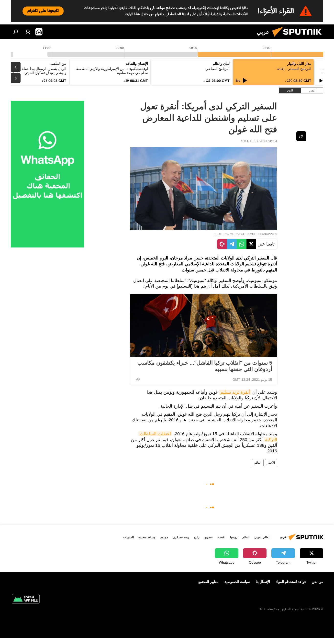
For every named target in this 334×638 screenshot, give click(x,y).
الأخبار (271, 462)
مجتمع (164, 537)
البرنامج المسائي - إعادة (294, 69)
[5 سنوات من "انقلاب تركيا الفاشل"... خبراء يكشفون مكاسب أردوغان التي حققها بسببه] (203, 325)
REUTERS (220, 234)
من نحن (317, 582)
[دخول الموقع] (28, 32)
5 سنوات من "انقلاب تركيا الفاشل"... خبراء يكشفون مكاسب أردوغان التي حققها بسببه (204, 366)
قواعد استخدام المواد (291, 582)
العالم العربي (262, 537)
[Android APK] (25, 599)
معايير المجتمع (208, 582)
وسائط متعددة (147, 537)
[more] (138, 379)
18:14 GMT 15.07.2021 (259, 141)
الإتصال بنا (263, 582)
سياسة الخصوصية (237, 582)
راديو (197, 537)
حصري (208, 537)
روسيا (233, 537)
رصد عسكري (181, 537)
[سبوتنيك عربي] (298, 38)
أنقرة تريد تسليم (235, 392)
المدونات (128, 537)
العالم (257, 462)
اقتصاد (221, 537)
